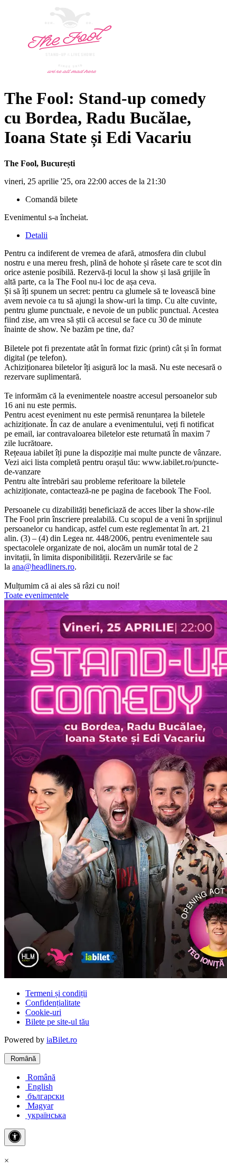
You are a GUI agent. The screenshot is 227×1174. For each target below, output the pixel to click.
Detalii (36, 235)
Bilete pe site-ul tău (57, 1021)
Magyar (39, 1105)
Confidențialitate (52, 1002)
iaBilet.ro (61, 1039)
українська (45, 1115)
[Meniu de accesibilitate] (14, 1137)
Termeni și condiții (56, 993)
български (44, 1096)
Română (22, 1059)
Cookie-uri (43, 1012)
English (39, 1086)
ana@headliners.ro (43, 566)
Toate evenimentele (36, 595)
